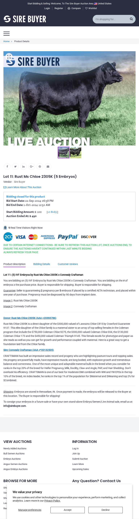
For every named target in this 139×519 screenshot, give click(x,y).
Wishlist (93, 8)
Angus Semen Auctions (15, 464)
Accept (67, 509)
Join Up (76, 453)
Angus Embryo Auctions (15, 469)
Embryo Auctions (12, 458)
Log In (75, 448)
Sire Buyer (19, 181)
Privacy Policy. (52, 500)
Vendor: (7, 181)
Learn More (78, 464)
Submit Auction (80, 458)
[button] (132, 98)
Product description (14, 264)
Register (58, 8)
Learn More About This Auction (23, 187)
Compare (76, 8)
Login (47, 8)
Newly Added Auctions (14, 448)
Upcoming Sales (80, 469)
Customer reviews (68, 264)
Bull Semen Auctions (14, 453)
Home (6, 41)
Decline (105, 509)
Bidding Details (41, 264)
